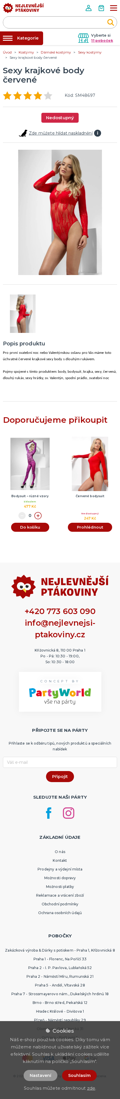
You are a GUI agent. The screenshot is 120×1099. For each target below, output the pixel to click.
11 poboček (102, 40)
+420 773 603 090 (60, 611)
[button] (89, 8)
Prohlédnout (90, 527)
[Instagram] (68, 813)
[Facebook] (48, 813)
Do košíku (30, 527)
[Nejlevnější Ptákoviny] (23, 9)
